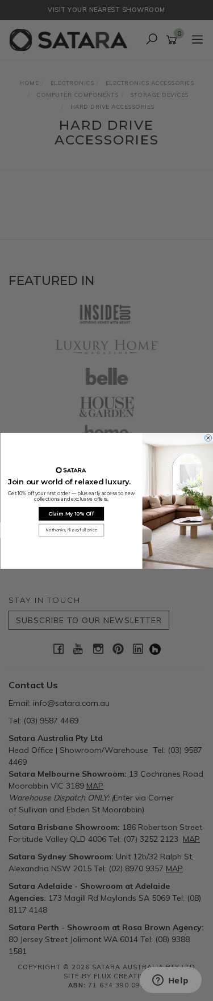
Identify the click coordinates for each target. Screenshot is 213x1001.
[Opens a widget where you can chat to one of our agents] (170, 981)
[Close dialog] (207, 438)
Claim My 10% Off (71, 513)
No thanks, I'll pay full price (71, 529)
